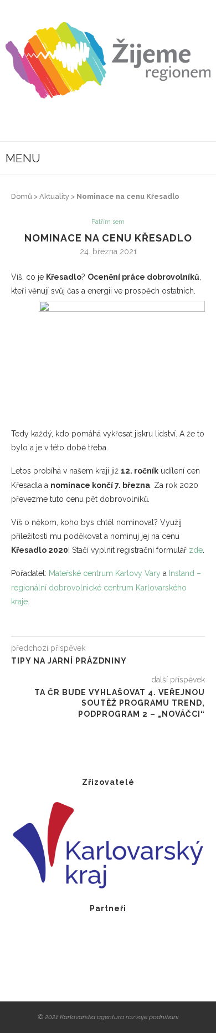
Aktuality (54, 196)
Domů (21, 196)
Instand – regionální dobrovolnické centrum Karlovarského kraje (106, 587)
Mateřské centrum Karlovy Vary (105, 573)
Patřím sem (108, 221)
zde (196, 550)
